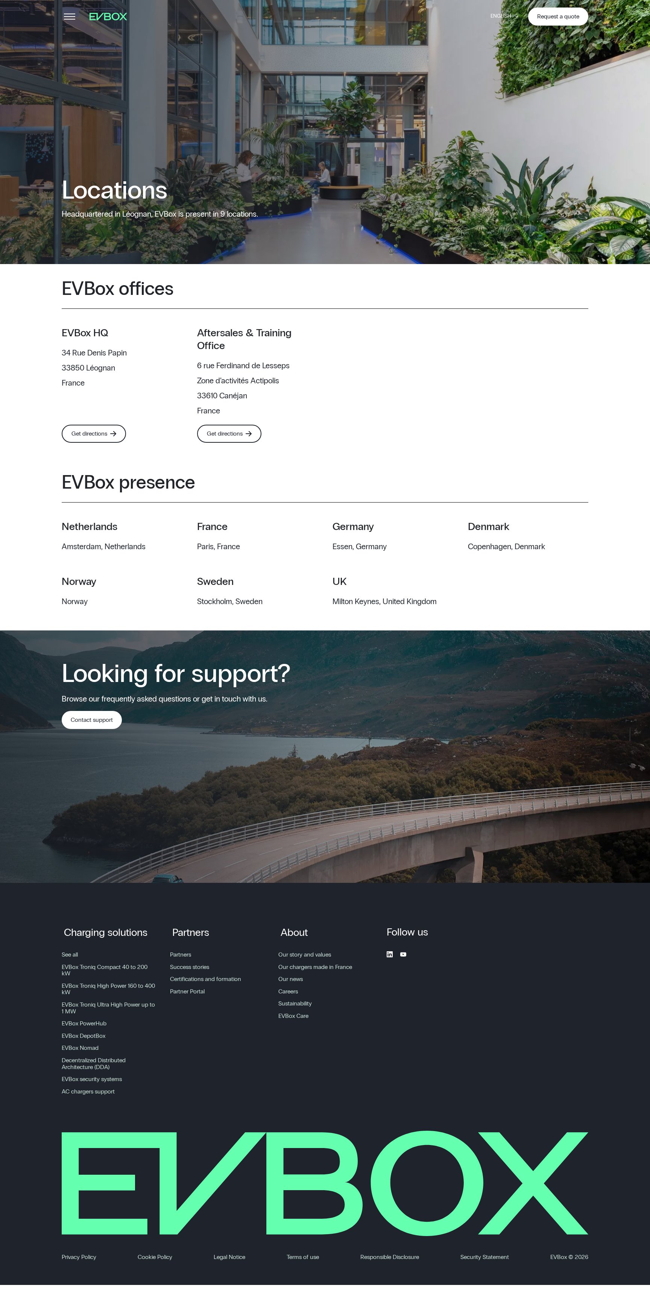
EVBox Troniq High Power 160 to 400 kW (108, 989)
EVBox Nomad (80, 1048)
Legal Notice (229, 1257)
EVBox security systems (92, 1079)
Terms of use (303, 1257)
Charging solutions (105, 933)
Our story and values (304, 955)
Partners (190, 933)
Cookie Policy (155, 1257)
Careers (288, 992)
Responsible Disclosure (389, 1257)
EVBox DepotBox (83, 1036)
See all (70, 955)
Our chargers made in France (315, 967)
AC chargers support (88, 1092)
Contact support (92, 720)
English (501, 16)
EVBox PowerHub (84, 1024)
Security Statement (484, 1257)
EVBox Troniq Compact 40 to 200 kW (104, 970)
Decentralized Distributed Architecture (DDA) (94, 1063)
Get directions (89, 434)
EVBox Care (293, 1016)
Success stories (189, 967)
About (294, 933)
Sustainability (295, 1004)
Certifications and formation (205, 979)
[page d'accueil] (111, 16)
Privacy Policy (79, 1257)
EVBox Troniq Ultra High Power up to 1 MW (108, 1008)
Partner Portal (187, 992)
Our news (290, 979)
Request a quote (558, 17)
